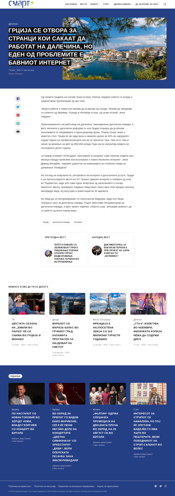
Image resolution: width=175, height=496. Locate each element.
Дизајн (55, 319)
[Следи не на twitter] (160, 486)
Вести (96, 319)
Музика (15, 409)
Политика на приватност (19, 486)
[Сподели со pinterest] (17, 115)
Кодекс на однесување (108, 486)
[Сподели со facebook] (17, 98)
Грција (46, 222)
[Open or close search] (165, 4)
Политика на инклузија (45, 486)
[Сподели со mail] (17, 123)
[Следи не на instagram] (165, 486)
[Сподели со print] (17, 131)
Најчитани (15, 376)
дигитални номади (61, 222)
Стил (136, 409)
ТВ (13, 319)
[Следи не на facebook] (156, 486)
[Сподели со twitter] (17, 106)
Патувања (105, 319)
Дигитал (13, 24)
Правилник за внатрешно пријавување (76, 486)
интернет (78, 222)
